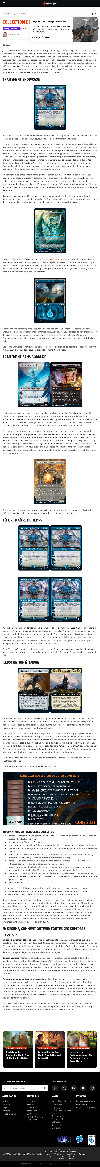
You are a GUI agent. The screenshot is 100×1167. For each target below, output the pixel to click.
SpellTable (56, 1128)
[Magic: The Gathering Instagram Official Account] (92, 1088)
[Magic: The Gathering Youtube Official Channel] (83, 1088)
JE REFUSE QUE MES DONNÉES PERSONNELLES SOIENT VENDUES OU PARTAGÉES (59, 1154)
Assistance (32, 1110)
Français (37, 38)
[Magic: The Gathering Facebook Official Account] (55, 1088)
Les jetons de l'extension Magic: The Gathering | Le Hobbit (18, 1058)
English (48, 38)
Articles (5, 1101)
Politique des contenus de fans (48, 1154)
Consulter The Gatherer (58, 1120)
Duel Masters (82, 1104)
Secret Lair (56, 1125)
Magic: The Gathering (61, 1101)
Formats (6, 1104)
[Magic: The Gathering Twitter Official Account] (64, 1088)
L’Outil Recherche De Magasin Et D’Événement (61, 1113)
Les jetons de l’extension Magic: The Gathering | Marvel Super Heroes (81, 1058)
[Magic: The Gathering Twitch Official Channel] (74, 1088)
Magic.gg (56, 1107)
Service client (40, 1154)
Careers (30, 1107)
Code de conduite (17, 1154)
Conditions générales (6, 1154)
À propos (31, 1101)
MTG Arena (57, 1104)
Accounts (31, 1104)
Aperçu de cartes (17, 13)
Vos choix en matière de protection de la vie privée (71, 1154)
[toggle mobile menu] (4, 3)
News (5, 13)
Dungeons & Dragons (86, 1101)
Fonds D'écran (9, 1113)
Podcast (6, 1110)
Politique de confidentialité (29, 1154)
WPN (29, 1113)
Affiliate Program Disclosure (35, 1118)
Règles (5, 1107)
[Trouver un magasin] (45, 1088)
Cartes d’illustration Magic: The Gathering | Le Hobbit (50, 1058)
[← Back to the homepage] (50, 3)
